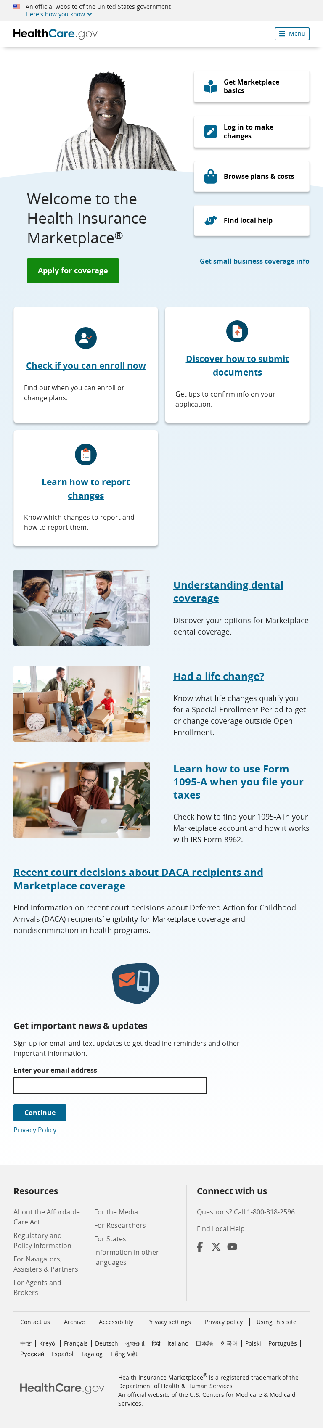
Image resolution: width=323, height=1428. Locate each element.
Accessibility (116, 1322)
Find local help (248, 220)
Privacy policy (224, 1322)
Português (282, 1343)
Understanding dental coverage (228, 591)
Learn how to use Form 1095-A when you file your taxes (238, 781)
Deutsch (106, 1343)
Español (62, 1354)
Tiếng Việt (124, 1354)
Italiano (177, 1343)
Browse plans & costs (259, 176)
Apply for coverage (73, 270)
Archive (74, 1322)
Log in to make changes (248, 131)
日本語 (204, 1343)
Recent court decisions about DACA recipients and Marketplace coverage (138, 878)
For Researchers (120, 1225)
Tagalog (92, 1354)
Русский (32, 1354)
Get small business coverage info (255, 261)
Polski (253, 1343)
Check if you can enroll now (86, 365)
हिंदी (156, 1343)
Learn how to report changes (86, 488)
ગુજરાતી (135, 1343)
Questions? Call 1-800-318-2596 (246, 1211)
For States (110, 1238)
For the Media (116, 1211)
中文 (26, 1343)
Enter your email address (55, 1070)
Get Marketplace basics (251, 86)
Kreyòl (48, 1343)
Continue (40, 1112)
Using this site (277, 1322)
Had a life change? (218, 675)
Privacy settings (169, 1322)
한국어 (229, 1343)
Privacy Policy (34, 1129)
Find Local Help (221, 1228)
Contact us (35, 1322)
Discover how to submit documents (237, 365)
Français (76, 1343)
